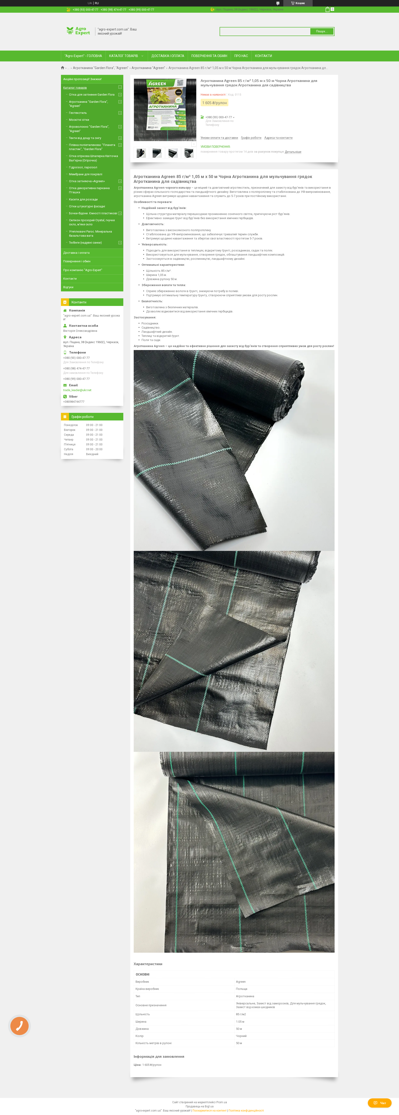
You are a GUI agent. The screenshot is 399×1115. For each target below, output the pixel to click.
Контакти (70, 278)
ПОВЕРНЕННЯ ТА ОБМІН (209, 56)
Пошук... (322, 31)
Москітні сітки (79, 119)
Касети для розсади (83, 199)
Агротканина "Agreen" (148, 68)
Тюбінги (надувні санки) (85, 242)
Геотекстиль (78, 113)
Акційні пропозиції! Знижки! (82, 79)
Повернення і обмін (77, 261)
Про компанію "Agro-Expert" (82, 270)
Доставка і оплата (76, 252)
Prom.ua (221, 1102)
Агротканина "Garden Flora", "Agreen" (100, 68)
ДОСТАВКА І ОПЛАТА (167, 56)
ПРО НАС (241, 56)
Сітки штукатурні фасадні (87, 206)
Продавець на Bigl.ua (200, 1106)
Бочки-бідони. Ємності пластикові (93, 213)
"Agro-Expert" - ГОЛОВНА (83, 56)
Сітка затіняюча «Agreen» (87, 181)
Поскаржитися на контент (210, 1110)
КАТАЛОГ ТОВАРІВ (123, 56)
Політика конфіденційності (246, 1110)
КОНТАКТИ (263, 56)
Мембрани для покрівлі (85, 174)
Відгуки (68, 287)
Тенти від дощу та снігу (85, 138)
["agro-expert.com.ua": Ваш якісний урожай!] (78, 31)
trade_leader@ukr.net (77, 390)
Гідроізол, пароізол (83, 167)
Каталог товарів (75, 87)
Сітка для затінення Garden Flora (92, 94)
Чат (383, 1103)
